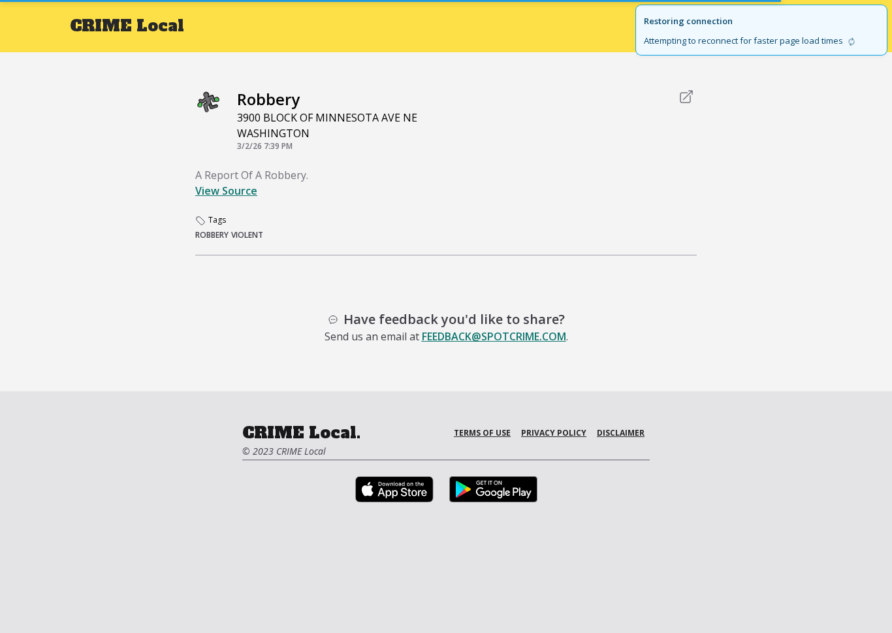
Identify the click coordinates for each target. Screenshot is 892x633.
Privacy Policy (553, 432)
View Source (226, 191)
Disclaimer (621, 432)
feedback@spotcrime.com (494, 336)
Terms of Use (482, 432)
